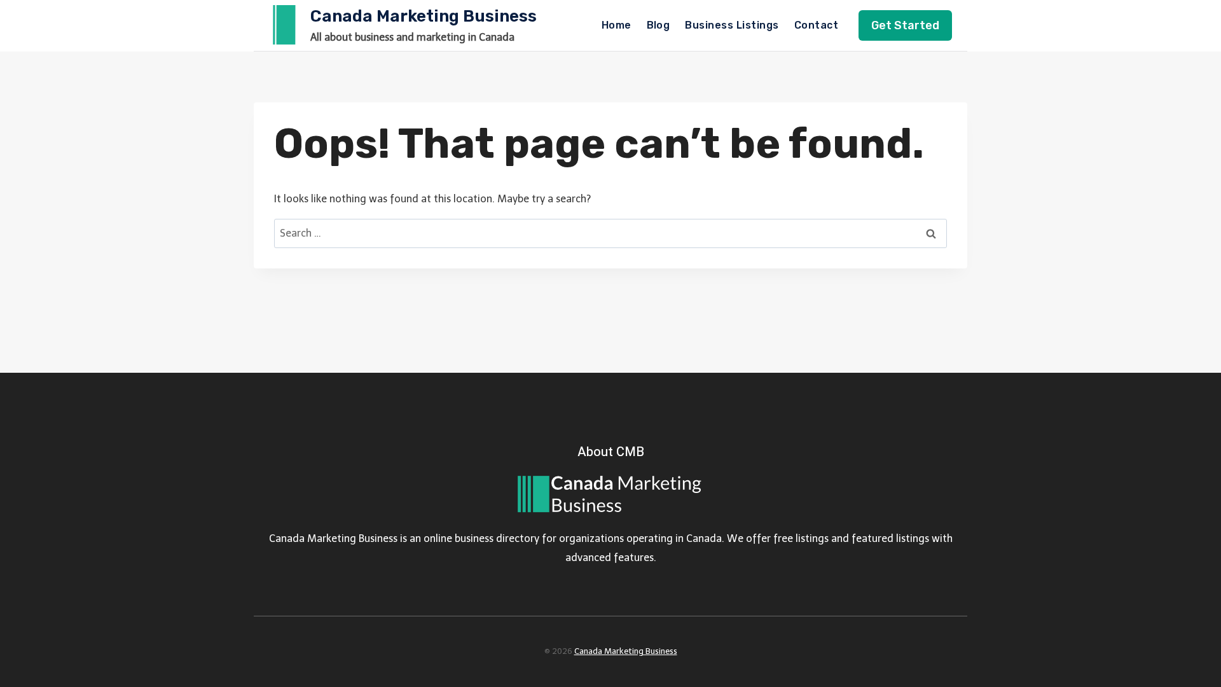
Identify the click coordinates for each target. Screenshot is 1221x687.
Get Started (905, 25)
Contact (816, 25)
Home (616, 25)
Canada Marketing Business (625, 651)
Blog (658, 25)
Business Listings (731, 25)
